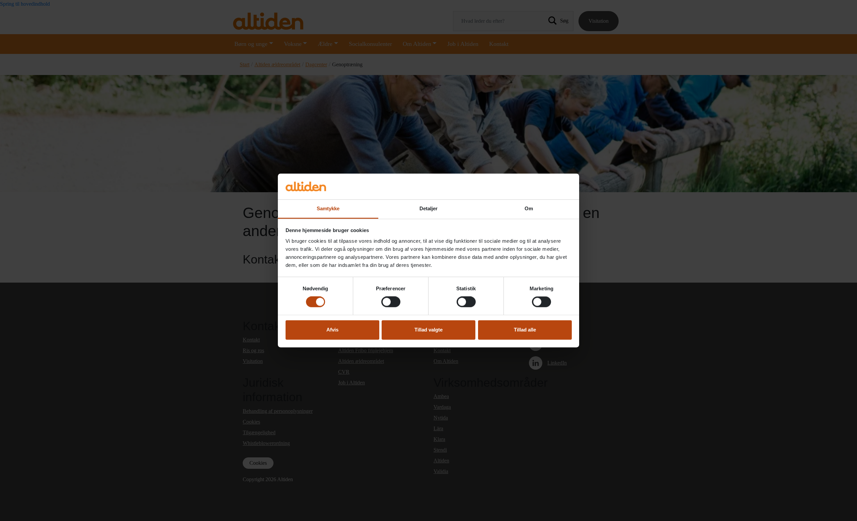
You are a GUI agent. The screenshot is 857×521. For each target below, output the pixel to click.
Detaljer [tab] (428, 208)
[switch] (390, 302)
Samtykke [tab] (328, 208)
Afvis (332, 329)
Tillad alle (525, 329)
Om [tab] (529, 208)
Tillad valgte (428, 329)
